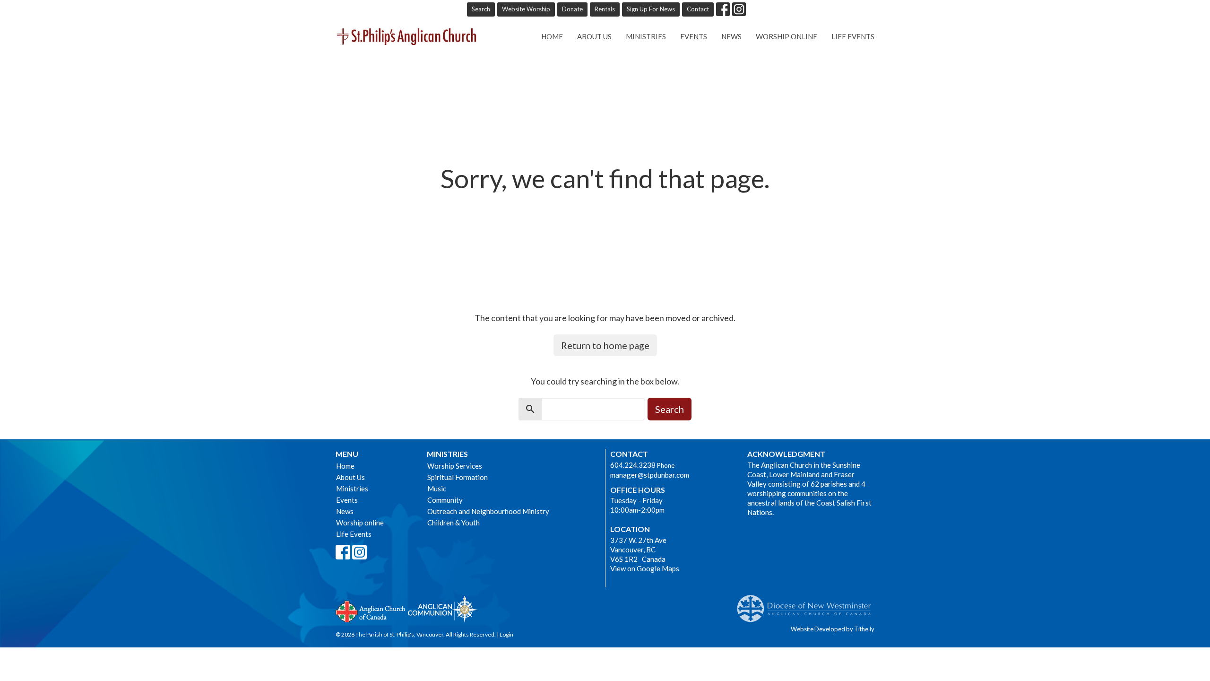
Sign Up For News (651, 9)
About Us (594, 36)
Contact (698, 9)
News (731, 36)
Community (445, 500)
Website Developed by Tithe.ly (832, 629)
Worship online (786, 36)
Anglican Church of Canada (371, 610)
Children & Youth (453, 522)
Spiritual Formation (457, 477)
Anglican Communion (442, 608)
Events (693, 36)
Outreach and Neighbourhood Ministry (488, 511)
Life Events (852, 36)
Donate (572, 9)
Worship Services (454, 466)
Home (552, 36)
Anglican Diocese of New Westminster (807, 604)
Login (506, 634)
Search (481, 9)
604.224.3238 (633, 465)
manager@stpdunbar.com (649, 475)
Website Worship (526, 9)
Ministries (646, 36)
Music (436, 488)
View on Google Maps (644, 568)
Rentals (605, 9)
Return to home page (605, 345)
